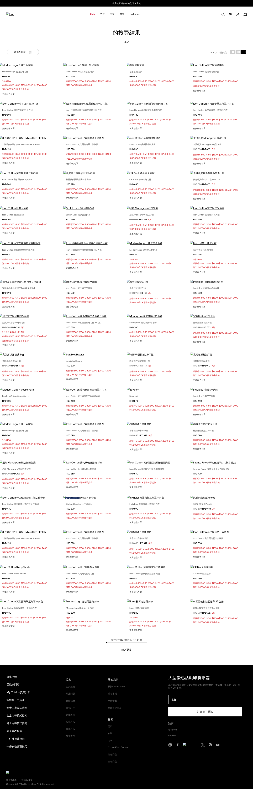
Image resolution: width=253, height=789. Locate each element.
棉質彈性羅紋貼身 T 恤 (139, 360)
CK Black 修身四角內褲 (140, 179)
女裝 (110, 733)
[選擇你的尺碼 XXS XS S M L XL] (158, 354)
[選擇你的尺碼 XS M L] (94, 354)
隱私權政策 (11, 779)
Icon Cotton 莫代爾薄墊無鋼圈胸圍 (18, 249)
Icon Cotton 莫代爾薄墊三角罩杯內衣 (210, 110)
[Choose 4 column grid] (243, 52)
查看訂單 (70, 707)
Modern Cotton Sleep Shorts (15, 396)
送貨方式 (70, 721)
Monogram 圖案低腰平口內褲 (143, 322)
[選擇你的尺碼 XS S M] (158, 243)
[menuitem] (231, 14)
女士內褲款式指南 (17, 715)
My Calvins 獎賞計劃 (18, 692)
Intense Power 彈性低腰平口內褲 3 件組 (211, 468)
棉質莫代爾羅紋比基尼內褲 (78, 179)
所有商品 (112, 761)
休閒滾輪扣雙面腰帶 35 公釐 (206, 608)
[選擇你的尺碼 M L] (158, 65)
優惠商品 (112, 754)
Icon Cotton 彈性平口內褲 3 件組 (17, 110)
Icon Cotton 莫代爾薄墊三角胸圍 (208, 538)
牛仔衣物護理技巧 (17, 746)
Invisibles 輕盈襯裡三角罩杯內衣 (144, 503)
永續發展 (112, 700)
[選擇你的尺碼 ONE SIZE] (158, 208)
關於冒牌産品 (114, 707)
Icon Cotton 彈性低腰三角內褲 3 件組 (83, 322)
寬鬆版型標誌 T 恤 (201, 360)
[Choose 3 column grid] (238, 52)
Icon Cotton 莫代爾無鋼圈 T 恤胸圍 (82, 144)
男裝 (110, 726)
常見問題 (70, 693)
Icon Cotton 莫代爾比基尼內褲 (80, 573)
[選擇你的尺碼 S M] (94, 65)
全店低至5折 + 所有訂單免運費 (126, 3)
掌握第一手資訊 (16, 700)
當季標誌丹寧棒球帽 (138, 430)
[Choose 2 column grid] (232, 52)
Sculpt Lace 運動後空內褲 (78, 214)
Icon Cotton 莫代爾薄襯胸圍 (206, 71)
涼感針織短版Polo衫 (202, 503)
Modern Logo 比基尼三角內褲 (143, 249)
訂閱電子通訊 (205, 711)
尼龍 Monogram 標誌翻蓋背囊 (16, 468)
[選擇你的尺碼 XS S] (158, 389)
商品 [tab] (126, 42)
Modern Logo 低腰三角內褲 (15, 71)
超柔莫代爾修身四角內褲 (13, 322)
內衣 (110, 740)
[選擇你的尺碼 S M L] (94, 138)
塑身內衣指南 (14, 731)
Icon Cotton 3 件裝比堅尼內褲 (80, 71)
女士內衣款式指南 (17, 707)
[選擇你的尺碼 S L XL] (94, 316)
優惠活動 (12, 676)
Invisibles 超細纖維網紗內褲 (206, 288)
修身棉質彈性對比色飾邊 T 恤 (206, 179)
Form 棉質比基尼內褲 (203, 249)
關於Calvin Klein (116, 686)
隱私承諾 (112, 693)
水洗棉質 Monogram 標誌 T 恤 (207, 144)
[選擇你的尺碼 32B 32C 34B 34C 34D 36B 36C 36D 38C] (94, 282)
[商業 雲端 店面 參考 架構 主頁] (10, 15)
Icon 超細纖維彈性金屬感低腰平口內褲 (84, 110)
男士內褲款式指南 (17, 723)
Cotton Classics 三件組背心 (79, 503)
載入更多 (126, 649)
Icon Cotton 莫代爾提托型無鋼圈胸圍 (146, 468)
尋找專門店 (13, 684)
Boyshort (133, 396)
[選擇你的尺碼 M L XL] (94, 208)
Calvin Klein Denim (118, 747)
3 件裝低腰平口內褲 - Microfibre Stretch (21, 144)
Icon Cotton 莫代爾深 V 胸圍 (206, 214)
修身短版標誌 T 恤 (137, 288)
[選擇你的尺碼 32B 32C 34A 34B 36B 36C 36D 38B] (158, 497)
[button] (92, 14)
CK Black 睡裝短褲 (202, 573)
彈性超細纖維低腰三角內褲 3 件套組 (18, 288)
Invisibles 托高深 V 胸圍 (204, 396)
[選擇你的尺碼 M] (158, 462)
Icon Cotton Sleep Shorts (14, 573)
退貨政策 (70, 714)
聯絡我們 (70, 700)
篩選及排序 (20, 52)
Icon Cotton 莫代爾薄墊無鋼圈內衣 (145, 110)
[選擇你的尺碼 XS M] (158, 601)
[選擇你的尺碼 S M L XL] (94, 103)
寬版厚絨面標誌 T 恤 (202, 322)
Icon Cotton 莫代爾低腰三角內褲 (17, 179)
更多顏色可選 (8, 94)
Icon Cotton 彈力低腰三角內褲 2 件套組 (20, 503)
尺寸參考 (70, 735)
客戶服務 (70, 686)
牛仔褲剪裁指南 (16, 738)
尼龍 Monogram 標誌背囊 (141, 214)
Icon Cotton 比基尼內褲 (13, 214)
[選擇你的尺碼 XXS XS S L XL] (158, 282)
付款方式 (70, 728)
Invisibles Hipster (74, 360)
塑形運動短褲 (135, 71)
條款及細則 (27, 779)
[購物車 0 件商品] (245, 14)
